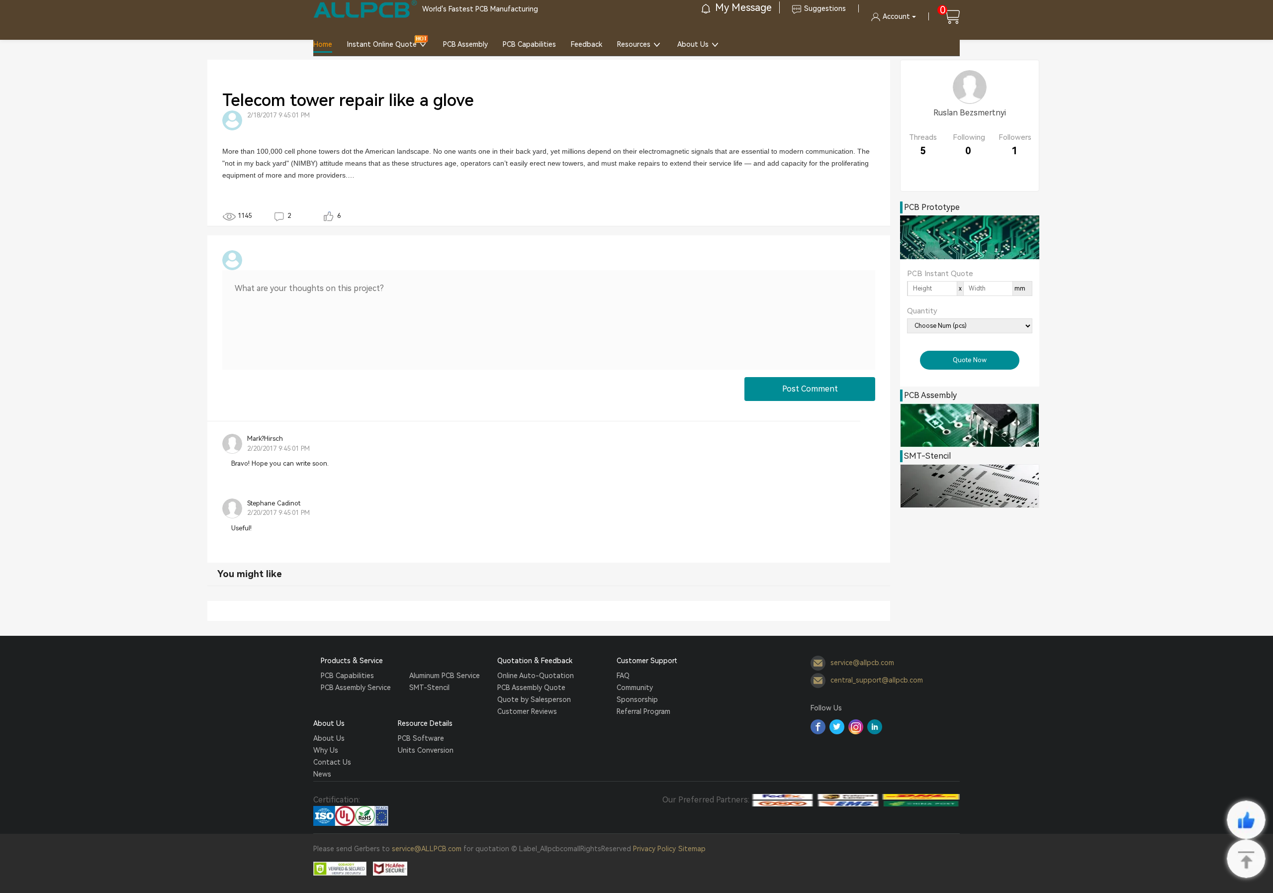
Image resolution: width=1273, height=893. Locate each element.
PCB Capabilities (529, 44)
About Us (693, 44)
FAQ (623, 676)
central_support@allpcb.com (876, 680)
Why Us (325, 750)
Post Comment (810, 389)
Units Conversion (426, 750)
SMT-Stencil (429, 688)
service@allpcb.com (862, 663)
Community (635, 688)
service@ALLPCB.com (426, 849)
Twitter (836, 726)
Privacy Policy (654, 849)
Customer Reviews (527, 711)
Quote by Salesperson (534, 699)
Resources (633, 44)
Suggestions (825, 8)
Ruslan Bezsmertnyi (969, 112)
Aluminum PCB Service (444, 676)
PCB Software (421, 738)
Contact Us (332, 762)
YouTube (874, 726)
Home (322, 44)
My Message (742, 7)
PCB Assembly (465, 44)
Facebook (818, 726)
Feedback (586, 44)
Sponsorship (637, 699)
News (322, 774)
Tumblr (855, 726)
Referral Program (643, 711)
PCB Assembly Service (356, 688)
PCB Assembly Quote (531, 688)
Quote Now (970, 360)
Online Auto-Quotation (535, 676)
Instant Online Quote (382, 44)
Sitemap (692, 849)
